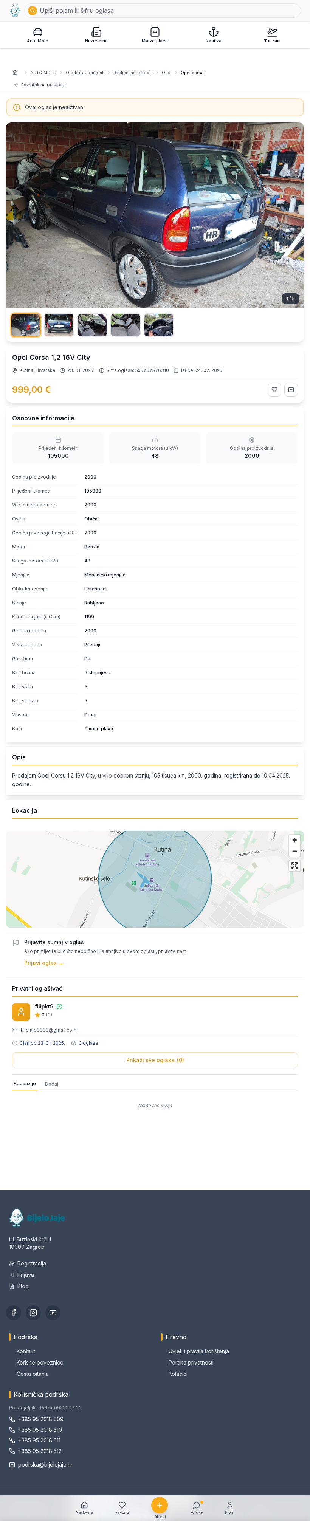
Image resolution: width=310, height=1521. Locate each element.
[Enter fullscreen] (294, 865)
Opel (167, 72)
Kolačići (178, 1374)
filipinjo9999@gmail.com (48, 1030)
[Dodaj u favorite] (274, 390)
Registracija (31, 1263)
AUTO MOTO (43, 72)
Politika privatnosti (191, 1362)
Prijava (25, 1275)
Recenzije (25, 1083)
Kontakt (26, 1351)
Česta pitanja (33, 1374)
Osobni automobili (85, 72)
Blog (23, 1286)
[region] (155, 879)
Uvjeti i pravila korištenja (199, 1351)
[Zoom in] (294, 840)
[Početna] (15, 11)
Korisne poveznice (40, 1362)
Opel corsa (192, 72)
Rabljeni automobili (133, 72)
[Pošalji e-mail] (291, 390)
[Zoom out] (294, 851)
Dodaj (51, 1084)
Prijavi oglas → (44, 963)
